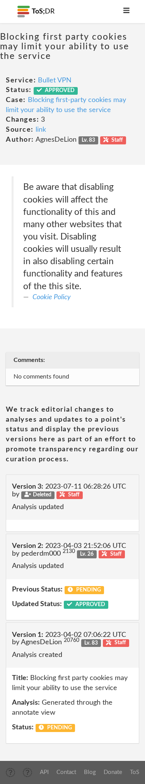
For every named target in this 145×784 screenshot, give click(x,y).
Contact (66, 772)
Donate (113, 772)
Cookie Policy (51, 297)
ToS (134, 772)
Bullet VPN (55, 80)
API (44, 772)
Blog (90, 772)
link (41, 129)
